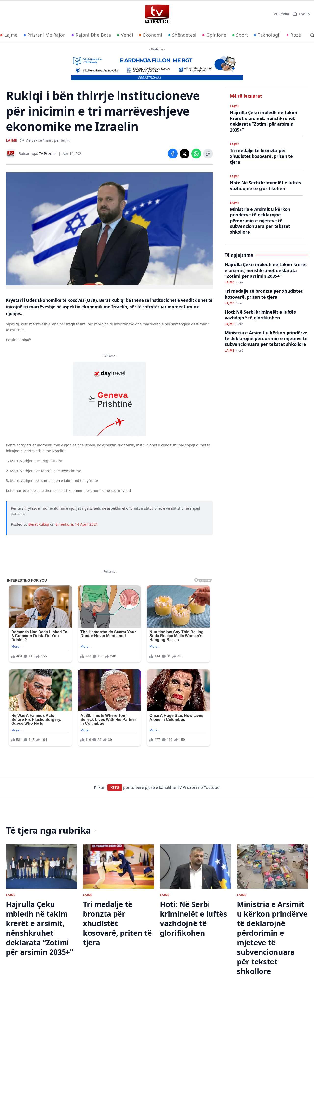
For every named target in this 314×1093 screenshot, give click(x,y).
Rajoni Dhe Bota (93, 35)
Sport (242, 35)
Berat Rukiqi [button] (38, 524)
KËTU (114, 787)
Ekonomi (152, 35)
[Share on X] (184, 153)
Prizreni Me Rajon (46, 35)
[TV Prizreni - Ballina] (157, 14)
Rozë (295, 35)
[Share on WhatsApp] (196, 153)
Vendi (127, 35)
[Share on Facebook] (173, 153)
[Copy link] (208, 153)
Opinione (216, 35)
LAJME (11, 140)
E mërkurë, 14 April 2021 (76, 524)
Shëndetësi (184, 35)
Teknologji (269, 35)
